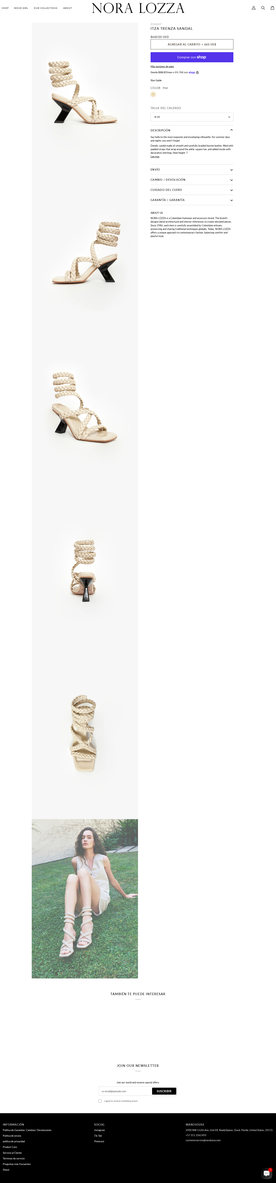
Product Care (10, 1146)
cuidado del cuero (166, 189)
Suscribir (164, 1091)
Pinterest (99, 1141)
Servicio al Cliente (12, 1152)
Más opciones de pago (162, 66)
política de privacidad (14, 1141)
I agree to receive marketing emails (121, 1100)
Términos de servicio (14, 1158)
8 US (157, 116)
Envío (155, 169)
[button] (6, 8)
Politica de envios (12, 1135)
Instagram (99, 1130)
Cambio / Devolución (168, 179)
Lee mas (155, 156)
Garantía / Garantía (168, 200)
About (6, 1169)
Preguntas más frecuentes (17, 1164)
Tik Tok (98, 1135)
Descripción (160, 130)
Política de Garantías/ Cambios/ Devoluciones (27, 1130)
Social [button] (99, 1124)
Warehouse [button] (195, 1124)
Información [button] (13, 1124)
